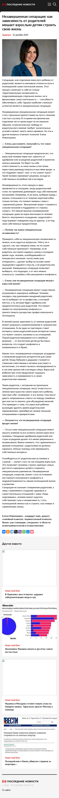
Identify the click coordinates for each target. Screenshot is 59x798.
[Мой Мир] (28, 531)
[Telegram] (12, 531)
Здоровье (6, 35)
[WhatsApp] (24, 531)
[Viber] (20, 531)
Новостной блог (12, 591)
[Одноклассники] (8, 531)
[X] (16, 531)
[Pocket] (32, 531)
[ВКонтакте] (4, 531)
